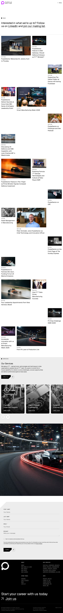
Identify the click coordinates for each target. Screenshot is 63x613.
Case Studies (25, 580)
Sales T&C (45, 585)
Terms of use (46, 580)
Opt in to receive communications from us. (15, 539)
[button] (8, 417)
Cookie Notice (47, 582)
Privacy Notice (39, 543)
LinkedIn (13, 26)
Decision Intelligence (49, 570)
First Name (7, 509)
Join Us (23, 583)
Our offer (24, 570)
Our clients (24, 572)
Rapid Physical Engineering (51, 566)
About (22, 565)
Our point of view (26, 566)
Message (6, 531)
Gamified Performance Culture (51, 572)
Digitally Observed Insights (51, 565)
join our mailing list (34, 26)
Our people (24, 568)
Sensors (23, 578)
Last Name (7, 516)
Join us (10, 599)
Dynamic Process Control (50, 568)
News (22, 582)
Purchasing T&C (47, 583)
